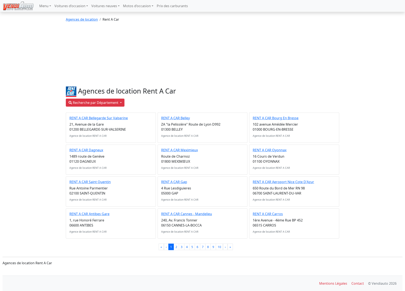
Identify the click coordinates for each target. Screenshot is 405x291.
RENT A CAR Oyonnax (269, 150)
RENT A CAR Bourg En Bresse (275, 118)
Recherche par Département (95, 102)
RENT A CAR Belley (175, 118)
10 (219, 247)
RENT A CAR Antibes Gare (89, 214)
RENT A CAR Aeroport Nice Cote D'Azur (283, 182)
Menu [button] (44, 6)
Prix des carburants (172, 6)
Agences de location (82, 19)
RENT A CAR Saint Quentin (90, 182)
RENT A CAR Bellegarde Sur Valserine (98, 118)
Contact (357, 283)
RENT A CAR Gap (174, 182)
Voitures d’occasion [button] (69, 6)
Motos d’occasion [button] (137, 6)
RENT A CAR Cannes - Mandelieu (186, 214)
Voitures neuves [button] (104, 6)
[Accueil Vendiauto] (18, 6)
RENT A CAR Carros (268, 214)
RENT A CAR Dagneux (86, 150)
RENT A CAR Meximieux (179, 150)
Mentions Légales (333, 283)
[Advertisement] (202, 54)
